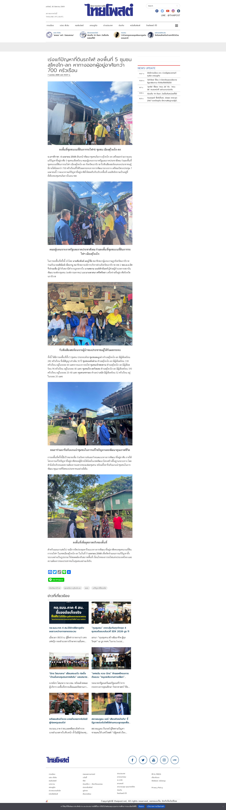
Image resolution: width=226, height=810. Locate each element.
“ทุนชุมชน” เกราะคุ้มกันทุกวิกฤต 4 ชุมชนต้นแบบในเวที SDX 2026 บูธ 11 (110, 629)
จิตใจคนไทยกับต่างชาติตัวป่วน (167, 35)
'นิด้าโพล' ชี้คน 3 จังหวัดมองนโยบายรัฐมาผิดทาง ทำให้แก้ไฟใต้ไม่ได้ (162, 81)
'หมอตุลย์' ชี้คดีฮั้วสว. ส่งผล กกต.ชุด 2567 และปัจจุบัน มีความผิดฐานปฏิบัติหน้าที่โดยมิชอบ (162, 99)
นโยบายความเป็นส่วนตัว (155, 806)
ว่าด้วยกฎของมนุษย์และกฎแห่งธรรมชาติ (133, 36)
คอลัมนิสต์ (79, 25)
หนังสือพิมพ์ (135, 25)
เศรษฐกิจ (93, 25)
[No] (223, 806)
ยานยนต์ (120, 783)
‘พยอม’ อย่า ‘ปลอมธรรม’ (63, 35)
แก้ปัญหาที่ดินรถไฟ (99, 588)
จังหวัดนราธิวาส (54, 588)
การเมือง (50, 25)
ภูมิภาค (85, 790)
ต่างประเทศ (108, 25)
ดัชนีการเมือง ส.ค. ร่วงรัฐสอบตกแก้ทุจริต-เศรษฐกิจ (161, 74)
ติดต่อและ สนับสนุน (159, 781)
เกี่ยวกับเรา (155, 777)
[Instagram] (173, 10)
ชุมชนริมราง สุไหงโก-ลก (72, 588)
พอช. (87, 588)
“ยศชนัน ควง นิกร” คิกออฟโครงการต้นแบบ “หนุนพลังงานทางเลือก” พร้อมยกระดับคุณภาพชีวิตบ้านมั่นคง (110, 677)
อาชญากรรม (121, 777)
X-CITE (120, 780)
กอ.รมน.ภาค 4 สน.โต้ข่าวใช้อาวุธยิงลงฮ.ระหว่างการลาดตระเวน (66, 629)
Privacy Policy (157, 787)
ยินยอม (141, 806)
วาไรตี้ (85, 777)
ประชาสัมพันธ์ (88, 787)
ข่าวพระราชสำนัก (55, 790)
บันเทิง (121, 25)
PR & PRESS (156, 774)
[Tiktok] (178, 10)
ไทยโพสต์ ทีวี (151, 25)
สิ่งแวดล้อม (87, 794)
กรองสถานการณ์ (89, 774)
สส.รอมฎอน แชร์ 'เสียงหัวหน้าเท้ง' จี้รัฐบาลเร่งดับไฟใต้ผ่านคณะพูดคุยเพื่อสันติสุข (110, 722)
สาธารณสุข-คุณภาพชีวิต (126, 787)
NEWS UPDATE (146, 68)
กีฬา (84, 781)
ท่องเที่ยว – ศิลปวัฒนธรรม (93, 784)
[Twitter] (162, 10)
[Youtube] (167, 10)
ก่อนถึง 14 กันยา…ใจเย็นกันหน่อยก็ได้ (98, 36)
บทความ (52, 784)
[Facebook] (157, 10)
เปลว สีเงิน (64, 25)
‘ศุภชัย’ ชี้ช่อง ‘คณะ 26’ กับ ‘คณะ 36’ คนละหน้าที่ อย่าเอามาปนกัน (161, 88)
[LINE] (175, 760)
